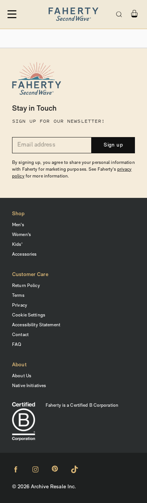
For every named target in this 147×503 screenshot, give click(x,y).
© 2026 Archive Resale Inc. (44, 487)
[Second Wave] (73, 14)
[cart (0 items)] (134, 14)
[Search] (119, 14)
